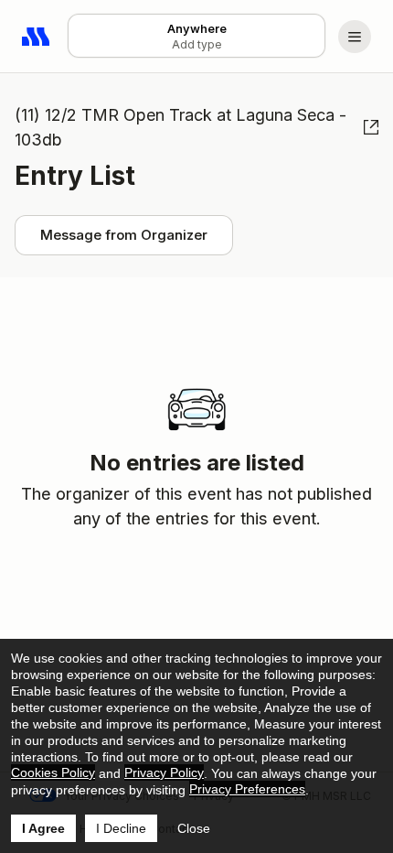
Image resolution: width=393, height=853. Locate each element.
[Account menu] (354, 36)
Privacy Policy (164, 772)
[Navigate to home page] (36, 36)
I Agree (43, 828)
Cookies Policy (53, 772)
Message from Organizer (123, 234)
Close (193, 828)
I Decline (121, 828)
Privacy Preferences (247, 789)
